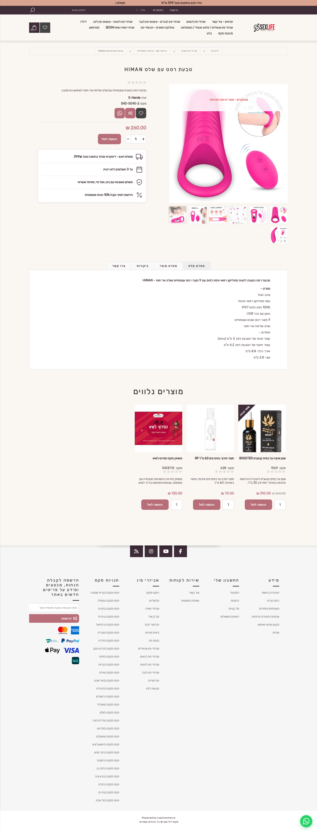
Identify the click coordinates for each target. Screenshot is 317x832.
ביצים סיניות (152, 632)
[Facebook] (180, 551)
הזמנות (235, 592)
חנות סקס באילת (109, 672)
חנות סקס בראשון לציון (106, 744)
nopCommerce (166, 817)
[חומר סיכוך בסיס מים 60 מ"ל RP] (210, 428)
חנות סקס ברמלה (108, 784)
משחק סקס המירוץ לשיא (167, 458)
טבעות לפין (152, 688)
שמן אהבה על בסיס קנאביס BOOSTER (262, 458)
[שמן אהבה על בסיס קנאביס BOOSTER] (262, 428)
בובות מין (154, 640)
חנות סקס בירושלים (107, 696)
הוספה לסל (109, 139)
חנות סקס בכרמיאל (107, 624)
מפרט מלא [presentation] (196, 266)
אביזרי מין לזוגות (149, 664)
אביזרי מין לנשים (149, 656)
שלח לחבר (130, 113)
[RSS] (136, 551)
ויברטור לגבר (151, 624)
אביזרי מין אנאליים (148, 648)
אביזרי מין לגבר (150, 672)
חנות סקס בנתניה (108, 608)
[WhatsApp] (306, 821)
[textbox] (66, 10)
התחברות (158, 10)
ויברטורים (153, 680)
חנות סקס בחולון (109, 712)
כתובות (235, 600)
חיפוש (32, 10)
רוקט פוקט (152, 592)
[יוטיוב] (165, 551)
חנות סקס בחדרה (108, 640)
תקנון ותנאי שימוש (268, 624)
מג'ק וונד (153, 616)
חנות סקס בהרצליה (107, 688)
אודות (276, 632)
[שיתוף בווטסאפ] (120, 113)
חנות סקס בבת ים (109, 792)
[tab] (197, 265)
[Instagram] (151, 551)
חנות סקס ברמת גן (108, 768)
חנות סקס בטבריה (108, 632)
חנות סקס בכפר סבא (106, 752)
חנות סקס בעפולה (108, 600)
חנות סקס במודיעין (108, 728)
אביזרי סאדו (152, 608)
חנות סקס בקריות (108, 664)
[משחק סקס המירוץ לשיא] (158, 428)
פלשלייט (154, 600)
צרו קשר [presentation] (119, 266)
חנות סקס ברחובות (108, 760)
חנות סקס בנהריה (108, 616)
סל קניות (234, 608)
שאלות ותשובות (190, 600)
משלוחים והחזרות (269, 608)
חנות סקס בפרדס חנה (106, 720)
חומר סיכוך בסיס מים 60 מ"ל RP (214, 458)
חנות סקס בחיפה (109, 656)
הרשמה (174, 10)
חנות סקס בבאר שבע (106, 680)
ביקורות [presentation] (143, 266)
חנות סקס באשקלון (107, 736)
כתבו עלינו (273, 600)
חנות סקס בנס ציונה (107, 776)
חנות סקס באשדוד (108, 704)
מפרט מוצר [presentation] (168, 266)
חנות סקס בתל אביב (107, 800)
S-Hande (134, 98)
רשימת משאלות (229, 616)
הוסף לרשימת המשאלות (141, 113)
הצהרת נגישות (270, 592)
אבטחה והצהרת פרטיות (265, 616)
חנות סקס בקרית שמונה (105, 592)
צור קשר (194, 592)
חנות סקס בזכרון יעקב (106, 648)
